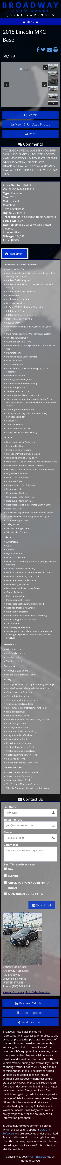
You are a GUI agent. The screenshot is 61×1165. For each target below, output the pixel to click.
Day (10, 869)
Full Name (10, 807)
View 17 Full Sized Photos (32, 124)
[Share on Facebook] (37, 49)
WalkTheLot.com (38, 1156)
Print (32, 134)
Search (32, 115)
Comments (11, 844)
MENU (30, 22)
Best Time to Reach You (19, 864)
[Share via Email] (49, 49)
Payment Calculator (32, 1003)
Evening (13, 876)
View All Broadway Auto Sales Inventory (27, 992)
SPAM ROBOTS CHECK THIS (25, 894)
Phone (8, 832)
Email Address (13, 819)
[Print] (55, 49)
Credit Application (33, 1013)
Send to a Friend (32, 1022)
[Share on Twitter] (43, 49)
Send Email (43, 905)
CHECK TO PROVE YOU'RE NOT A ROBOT (28, 885)
